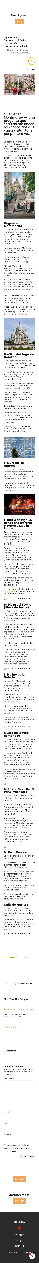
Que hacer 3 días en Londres (16, 1014)
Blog (19, 21)
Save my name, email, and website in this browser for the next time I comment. (18, 1148)
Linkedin (19, 1178)
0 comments (23, 52)
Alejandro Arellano (16, 50)
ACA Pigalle (9, 591)
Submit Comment (27, 1156)
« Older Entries (10, 1027)
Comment (9, 1078)
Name (7, 1112)
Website (7, 1134)
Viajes (13, 52)
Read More (30, 69)
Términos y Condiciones (19, 1252)
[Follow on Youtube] (19, 1228)
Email (7, 1123)
